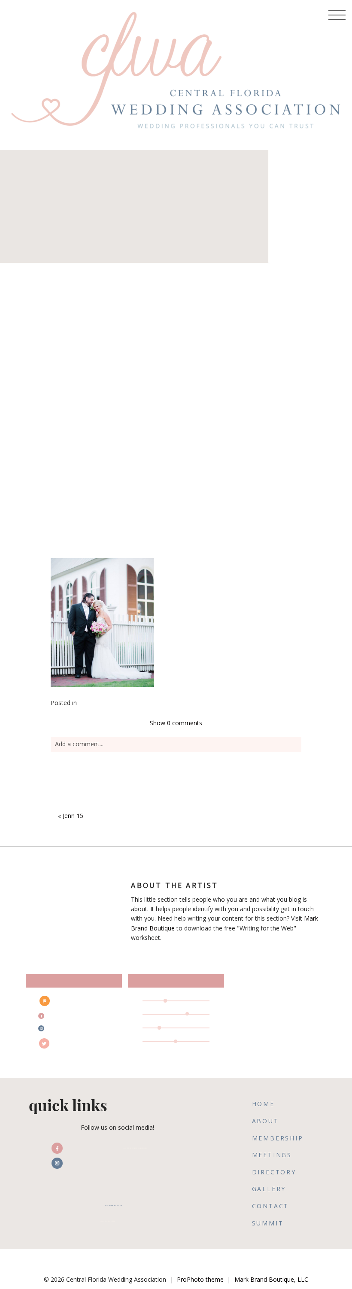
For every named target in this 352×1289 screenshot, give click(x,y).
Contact (270, 1206)
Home (263, 1104)
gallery (269, 1189)
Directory (274, 1172)
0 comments (176, 723)
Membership (277, 1138)
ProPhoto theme (200, 1279)
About (265, 1121)
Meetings (272, 1155)
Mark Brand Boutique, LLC (271, 1279)
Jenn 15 (73, 816)
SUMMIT (268, 1223)
